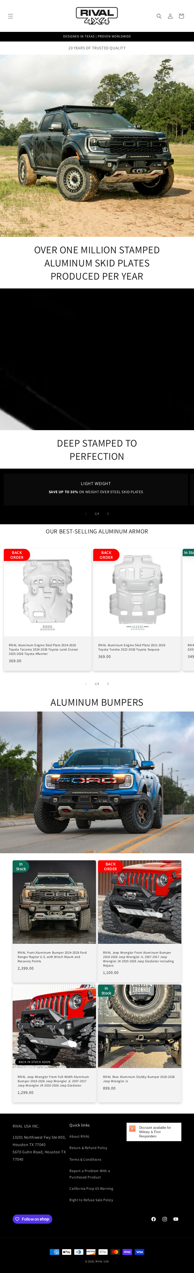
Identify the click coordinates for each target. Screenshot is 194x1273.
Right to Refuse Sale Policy (91, 1200)
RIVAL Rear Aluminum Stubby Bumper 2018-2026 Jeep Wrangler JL (139, 1079)
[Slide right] (108, 513)
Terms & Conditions (85, 1159)
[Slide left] (85, 513)
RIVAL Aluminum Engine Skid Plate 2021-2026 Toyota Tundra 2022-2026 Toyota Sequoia (131, 647)
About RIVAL (79, 1136)
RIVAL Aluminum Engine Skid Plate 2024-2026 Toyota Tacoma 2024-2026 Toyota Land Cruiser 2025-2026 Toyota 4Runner (43, 649)
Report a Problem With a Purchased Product (89, 1173)
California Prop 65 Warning (91, 1188)
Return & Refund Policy (88, 1147)
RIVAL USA (102, 1261)
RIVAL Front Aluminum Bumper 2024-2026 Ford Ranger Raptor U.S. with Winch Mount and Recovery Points (52, 957)
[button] (10, 16)
